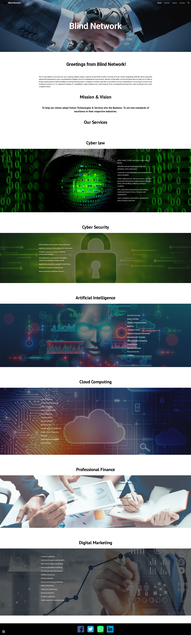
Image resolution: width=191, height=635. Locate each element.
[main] (95, 26)
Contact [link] (182, 3)
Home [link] (159, 3)
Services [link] (167, 3)
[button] (188, 2)
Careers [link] (174, 3)
